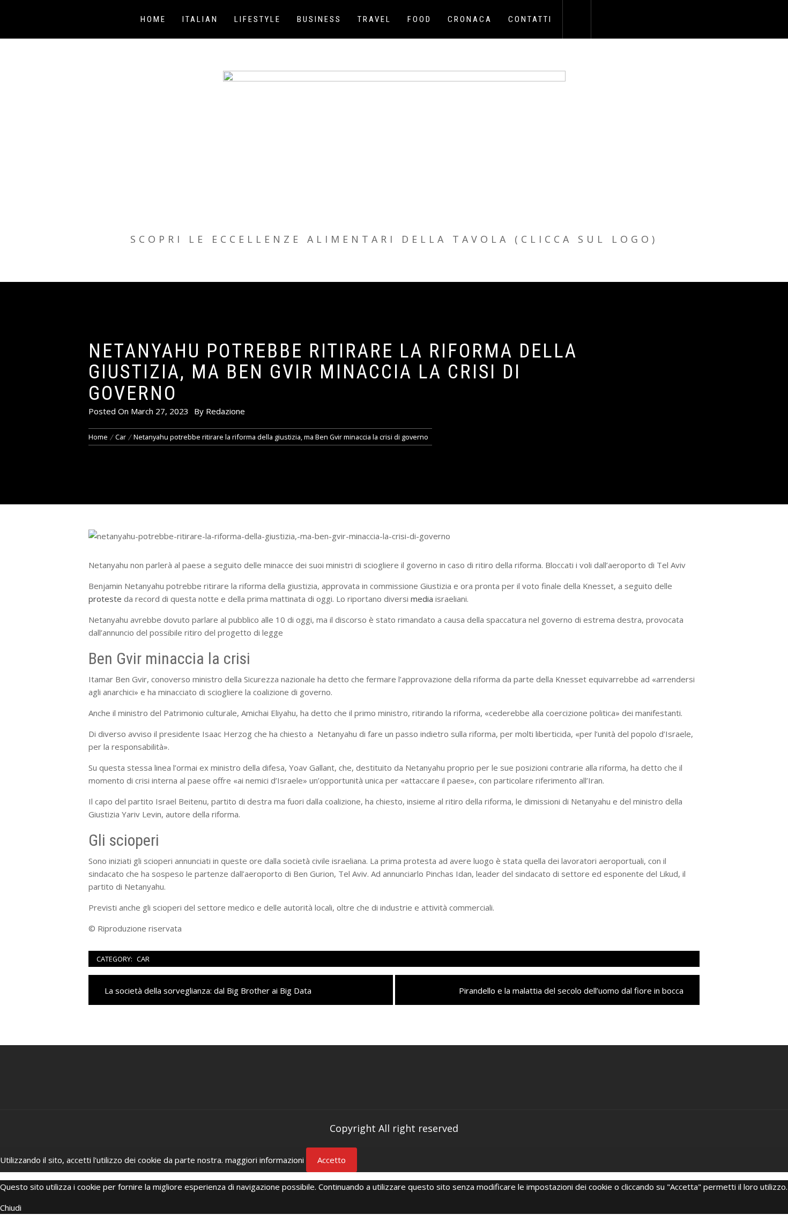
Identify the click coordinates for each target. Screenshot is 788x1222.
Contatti (530, 19)
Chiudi (10, 1207)
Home (153, 19)
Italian (200, 19)
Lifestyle (257, 19)
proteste (105, 598)
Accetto (331, 1159)
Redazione (225, 411)
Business (319, 19)
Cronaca (470, 19)
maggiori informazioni (264, 1159)
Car (143, 959)
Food (419, 19)
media (422, 598)
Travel (374, 19)
